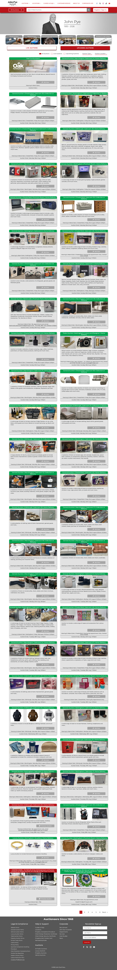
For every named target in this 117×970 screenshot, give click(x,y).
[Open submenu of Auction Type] (91, 54)
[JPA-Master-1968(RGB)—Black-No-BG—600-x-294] (13, 1)
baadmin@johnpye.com (84, 902)
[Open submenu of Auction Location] (106, 54)
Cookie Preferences (17, 960)
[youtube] (109, 3)
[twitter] (100, 3)
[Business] (103, 38)
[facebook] (97, 3)
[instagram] (103, 3)
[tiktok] (106, 3)
